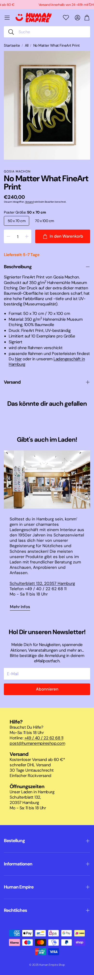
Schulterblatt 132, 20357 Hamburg (42, 583)
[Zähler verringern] (8, 236)
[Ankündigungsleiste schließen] (89, 3)
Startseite (12, 45)
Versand (29, 201)
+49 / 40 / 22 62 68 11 (43, 738)
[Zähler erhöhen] (26, 236)
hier (18, 359)
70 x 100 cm (44, 220)
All (26, 45)
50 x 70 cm (16, 220)
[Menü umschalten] (7, 17)
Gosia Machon (17, 171)
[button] (47, 31)
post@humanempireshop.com (37, 743)
